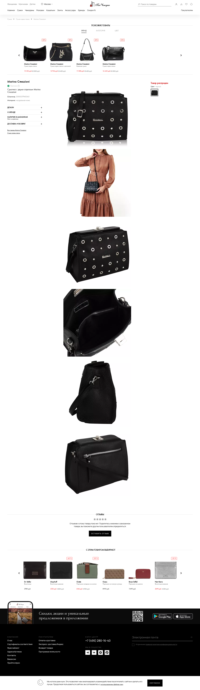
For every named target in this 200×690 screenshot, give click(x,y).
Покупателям (187, 10)
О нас (9, 640)
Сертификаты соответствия (19, 644)
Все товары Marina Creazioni (16, 130)
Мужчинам (23, 4)
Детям (32, 4)
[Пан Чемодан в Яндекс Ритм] (107, 652)
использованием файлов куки (112, 684)
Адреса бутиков (14, 651)
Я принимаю (156, 644)
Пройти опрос (13, 663)
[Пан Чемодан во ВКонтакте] (94, 652)
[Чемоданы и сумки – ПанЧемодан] (100, 4)
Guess (112, 583)
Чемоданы (29, 10)
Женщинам (12, 4)
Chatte (86, 583)
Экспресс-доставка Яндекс (51, 644)
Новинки (11, 10)
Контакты (11, 655)
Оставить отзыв (100, 533)
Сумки (20, 10)
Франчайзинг (13, 648)
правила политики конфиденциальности (161, 644)
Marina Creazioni (40, 19)
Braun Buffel (136, 583)
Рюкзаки (40, 10)
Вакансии (11, 659)
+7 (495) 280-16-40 (98, 640)
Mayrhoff (56, 583)
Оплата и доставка (47, 640)
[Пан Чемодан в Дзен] (100, 652)
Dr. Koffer (27, 583)
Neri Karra (161, 583)
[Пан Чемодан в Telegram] (87, 652)
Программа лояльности (49, 651)
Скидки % (91, 10)
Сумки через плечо (23, 19)
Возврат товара (46, 648)
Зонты (60, 10)
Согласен (155, 683)
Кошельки (50, 10)
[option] (35, 55)
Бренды (81, 10)
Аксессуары (70, 10)
